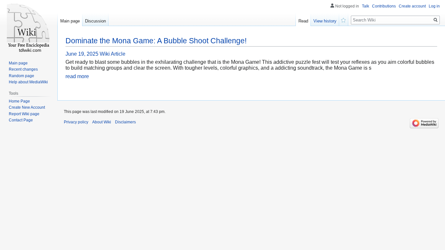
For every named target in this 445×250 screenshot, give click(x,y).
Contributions (384, 6)
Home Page (19, 101)
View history (325, 21)
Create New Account (27, 107)
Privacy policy (76, 122)
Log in (434, 6)
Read (303, 21)
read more (77, 76)
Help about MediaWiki (28, 82)
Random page (21, 76)
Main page (70, 21)
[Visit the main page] (29, 26)
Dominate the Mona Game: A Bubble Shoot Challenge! (156, 40)
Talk (365, 6)
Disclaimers (125, 122)
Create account (412, 6)
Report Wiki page (24, 114)
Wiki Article (112, 54)
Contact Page (21, 120)
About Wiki (101, 122)
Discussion (95, 21)
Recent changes (23, 69)
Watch (343, 19)
